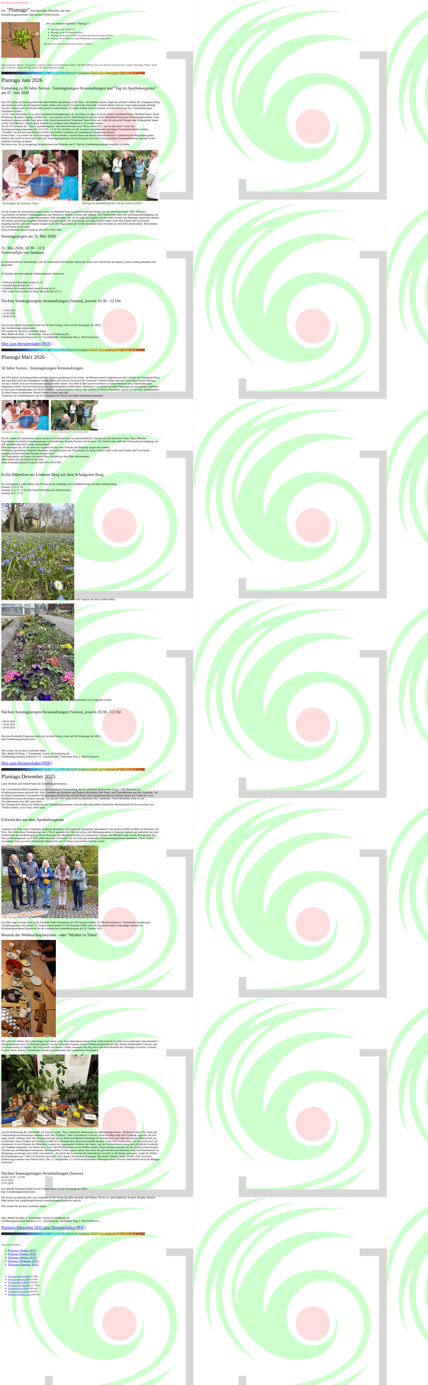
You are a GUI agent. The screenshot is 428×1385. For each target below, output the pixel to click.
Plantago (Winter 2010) (19, 1291)
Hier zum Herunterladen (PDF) (26, 343)
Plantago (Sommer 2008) (19, 1279)
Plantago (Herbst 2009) (18, 1288)
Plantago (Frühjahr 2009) (19, 1285)
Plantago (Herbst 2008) (18, 1282)
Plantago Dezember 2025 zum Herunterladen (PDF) (43, 1227)
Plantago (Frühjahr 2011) (19, 1294)
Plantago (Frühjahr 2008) (19, 1276)
